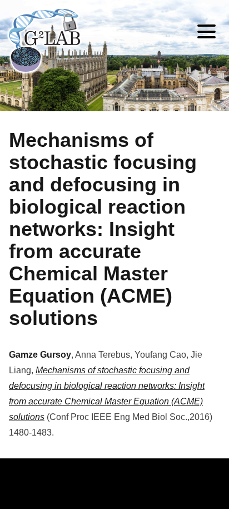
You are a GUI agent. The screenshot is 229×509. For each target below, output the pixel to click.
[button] (206, 33)
